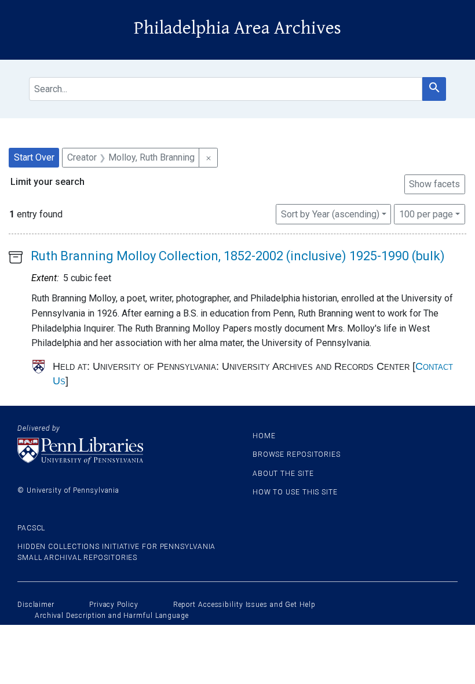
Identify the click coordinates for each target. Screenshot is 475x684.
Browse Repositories (297, 454)
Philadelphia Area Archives (237, 28)
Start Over (34, 157)
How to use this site (295, 492)
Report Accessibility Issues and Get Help (244, 605)
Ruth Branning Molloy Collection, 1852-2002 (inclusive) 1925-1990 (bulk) (238, 256)
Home (264, 436)
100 (426, 214)
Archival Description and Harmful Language (112, 616)
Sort (330, 214)
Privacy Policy (113, 605)
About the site (283, 474)
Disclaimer (35, 605)
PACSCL (31, 528)
